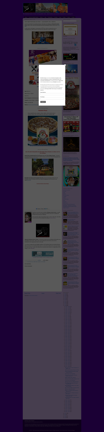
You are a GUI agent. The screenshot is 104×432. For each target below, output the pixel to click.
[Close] (65, 65)
